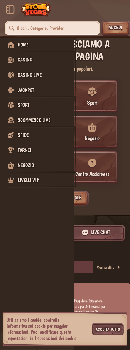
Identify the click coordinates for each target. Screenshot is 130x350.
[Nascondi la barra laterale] (10, 9)
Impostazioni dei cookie (55, 338)
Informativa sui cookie (26, 326)
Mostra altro (105, 267)
